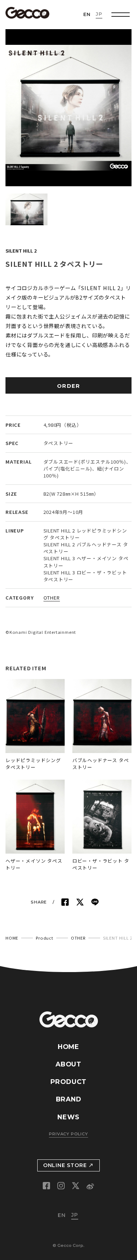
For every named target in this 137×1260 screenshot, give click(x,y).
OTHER (51, 597)
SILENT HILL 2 (21, 250)
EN (87, 14)
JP (99, 14)
